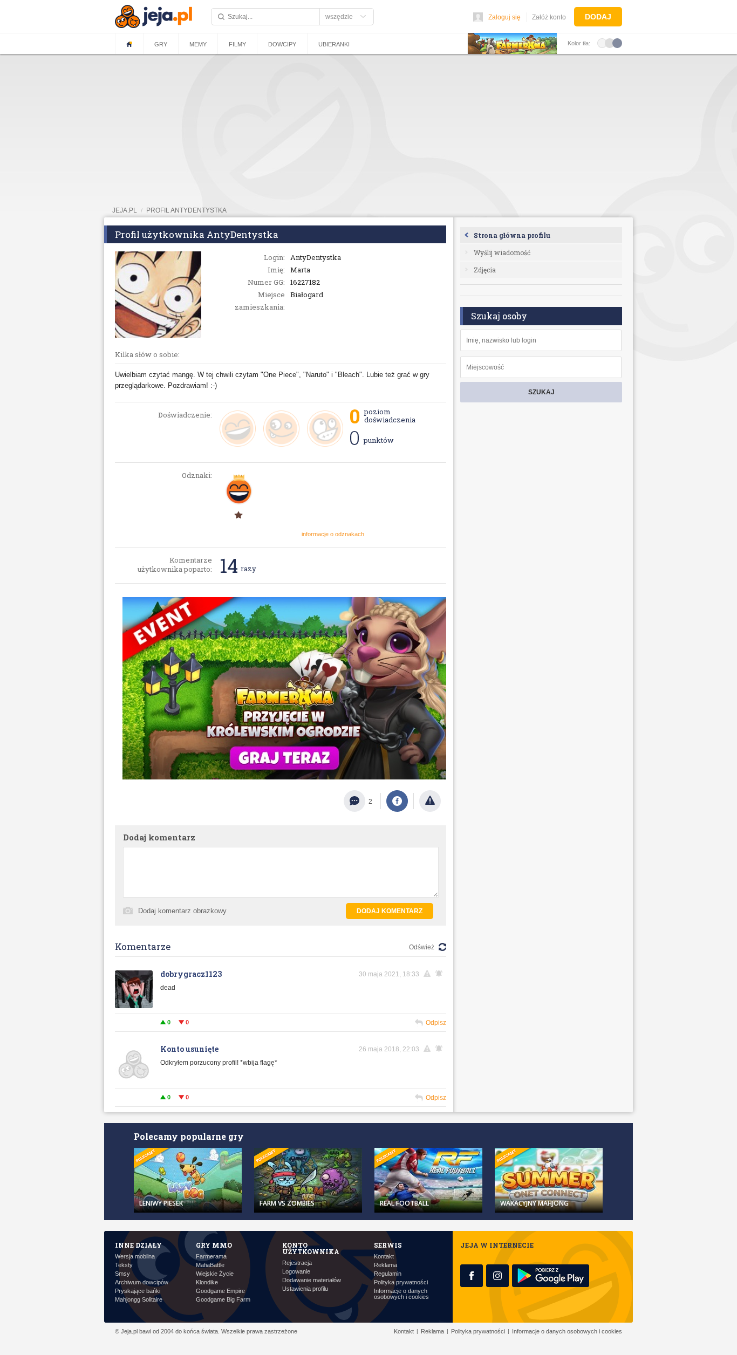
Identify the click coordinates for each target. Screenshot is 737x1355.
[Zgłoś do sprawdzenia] (430, 801)
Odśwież (421, 947)
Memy (198, 44)
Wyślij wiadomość (502, 252)
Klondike (207, 1282)
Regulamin (387, 1274)
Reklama (385, 1265)
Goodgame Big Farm (223, 1300)
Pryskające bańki (137, 1291)
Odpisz (436, 1022)
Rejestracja (297, 1263)
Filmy (237, 44)
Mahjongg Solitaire (138, 1300)
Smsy (122, 1274)
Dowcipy (282, 44)
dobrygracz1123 (191, 974)
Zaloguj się (504, 17)
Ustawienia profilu (305, 1289)
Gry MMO (214, 1245)
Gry (160, 44)
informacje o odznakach (333, 534)
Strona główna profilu (512, 235)
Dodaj (598, 16)
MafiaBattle (210, 1265)
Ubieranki (334, 44)
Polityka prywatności (401, 1282)
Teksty (124, 1265)
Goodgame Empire (220, 1291)
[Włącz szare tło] (610, 42)
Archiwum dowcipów (141, 1282)
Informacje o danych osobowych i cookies (401, 1294)
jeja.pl (124, 210)
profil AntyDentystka (186, 210)
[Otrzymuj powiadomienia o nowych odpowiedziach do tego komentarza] (440, 973)
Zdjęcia (485, 269)
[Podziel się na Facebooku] (397, 801)
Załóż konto (549, 17)
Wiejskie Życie (215, 1274)
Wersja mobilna (135, 1257)
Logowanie (296, 1272)
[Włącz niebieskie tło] (617, 42)
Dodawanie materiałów (311, 1280)
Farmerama (211, 1257)
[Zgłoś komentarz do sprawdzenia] (429, 973)
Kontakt (384, 1257)
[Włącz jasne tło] (602, 42)
